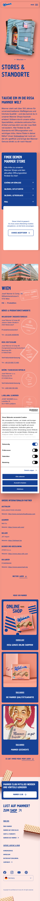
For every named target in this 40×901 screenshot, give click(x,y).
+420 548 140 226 (11, 388)
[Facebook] (4, 872)
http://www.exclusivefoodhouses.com (21, 514)
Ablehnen (20, 489)
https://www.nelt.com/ (16, 527)
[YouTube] (19, 872)
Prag (6, 202)
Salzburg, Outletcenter (13, 189)
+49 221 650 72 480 (12, 363)
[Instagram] (11, 872)
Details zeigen (29, 470)
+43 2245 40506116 (12, 335)
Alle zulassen (20, 476)
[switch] (35, 450)
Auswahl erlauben (20, 483)
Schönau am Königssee (12, 183)
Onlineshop (19, 136)
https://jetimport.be (15, 540)
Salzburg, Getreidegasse (13, 195)
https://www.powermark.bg (18, 567)
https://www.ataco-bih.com (18, 554)
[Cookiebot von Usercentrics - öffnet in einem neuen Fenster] (29, 410)
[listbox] (18, 878)
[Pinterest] (26, 872)
